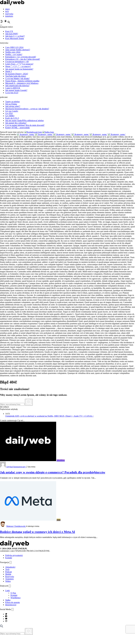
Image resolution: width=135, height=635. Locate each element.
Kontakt (8, 558)
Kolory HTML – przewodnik (17, 127)
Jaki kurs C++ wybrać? (15, 36)
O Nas (13, 593)
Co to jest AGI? (11, 93)
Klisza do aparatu (12, 602)
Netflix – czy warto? (13, 54)
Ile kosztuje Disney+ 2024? (16, 74)
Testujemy (9, 579)
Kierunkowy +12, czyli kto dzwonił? (20, 57)
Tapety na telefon (12, 101)
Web (59, 520)
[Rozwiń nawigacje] (10, 562)
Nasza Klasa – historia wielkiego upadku (22, 81)
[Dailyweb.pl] (12, 4)
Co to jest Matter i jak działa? (17, 78)
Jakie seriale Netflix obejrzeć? (17, 50)
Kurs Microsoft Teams (14, 38)
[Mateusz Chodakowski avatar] (3, 526)
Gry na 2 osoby (11, 111)
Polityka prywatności (14, 555)
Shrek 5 (8, 71)
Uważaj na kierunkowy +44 (17, 61)
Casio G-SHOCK (12, 88)
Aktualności (10, 567)
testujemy (9, 16)
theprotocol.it (10, 605)
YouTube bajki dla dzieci (15, 76)
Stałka (7, 600)
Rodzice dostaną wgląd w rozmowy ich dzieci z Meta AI (37, 531)
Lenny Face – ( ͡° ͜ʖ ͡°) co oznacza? (19, 64)
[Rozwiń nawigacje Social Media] (12, 609)
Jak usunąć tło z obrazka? (15, 123)
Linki (7, 590)
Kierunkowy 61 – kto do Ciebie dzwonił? (22, 59)
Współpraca (15, 598)
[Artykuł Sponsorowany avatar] (3, 467)
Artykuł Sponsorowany (16, 467)
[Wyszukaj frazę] (29, 402)
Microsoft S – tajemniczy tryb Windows (21, 83)
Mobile (8, 574)
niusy (7, 9)
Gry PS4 (9, 113)
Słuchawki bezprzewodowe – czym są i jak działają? (27, 109)
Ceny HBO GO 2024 (14, 47)
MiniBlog (61, 460)
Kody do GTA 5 (12, 118)
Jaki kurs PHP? (11, 34)
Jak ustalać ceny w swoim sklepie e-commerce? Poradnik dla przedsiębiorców (52, 472)
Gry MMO (9, 116)
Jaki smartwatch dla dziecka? (17, 85)
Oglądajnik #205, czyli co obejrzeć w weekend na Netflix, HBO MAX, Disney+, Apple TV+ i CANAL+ (49, 416)
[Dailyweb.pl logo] (14, 546)
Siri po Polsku (11, 104)
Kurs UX (9, 31)
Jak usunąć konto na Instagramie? (19, 69)
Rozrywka (9, 576)
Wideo (8, 581)
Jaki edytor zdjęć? (12, 106)
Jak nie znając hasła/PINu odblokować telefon (24, 120)
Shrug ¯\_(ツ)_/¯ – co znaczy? (18, 66)
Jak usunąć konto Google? (16, 90)
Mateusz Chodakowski (16, 526)
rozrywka (9, 14)
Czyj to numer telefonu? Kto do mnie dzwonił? (24, 125)
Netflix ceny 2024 (12, 52)
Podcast (8, 572)
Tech (7, 569)
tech (7, 11)
